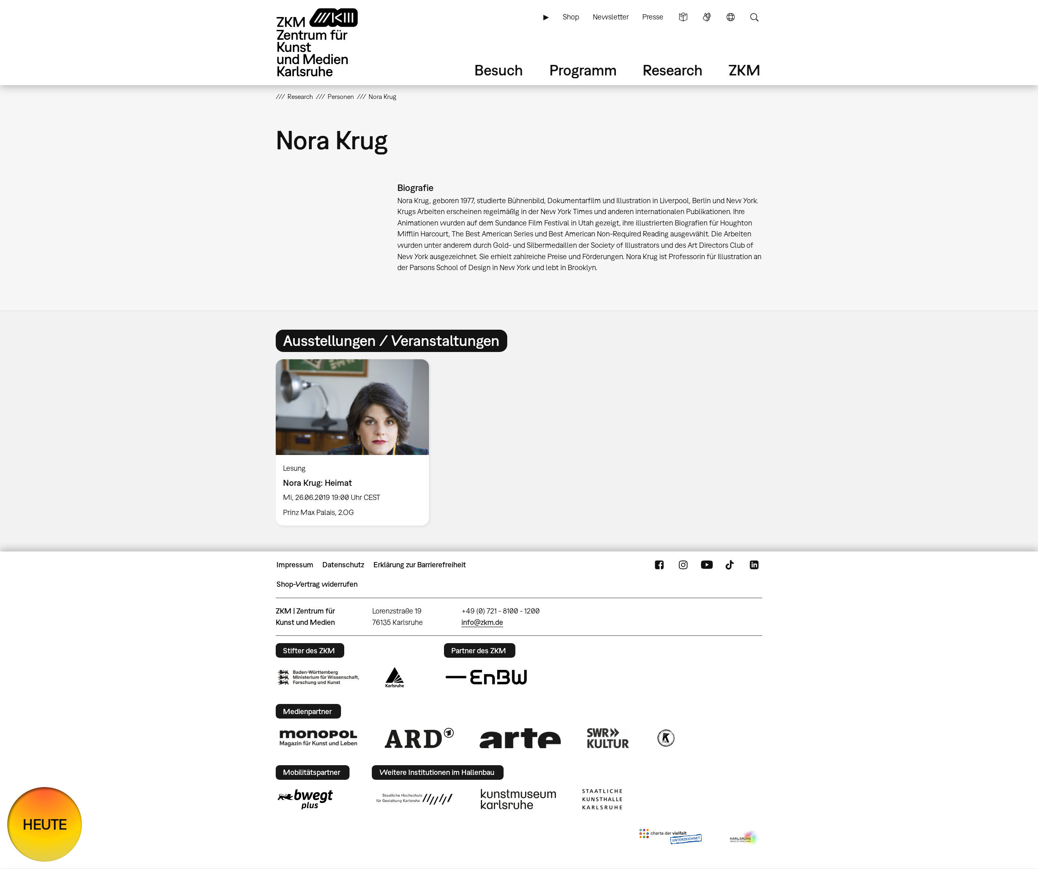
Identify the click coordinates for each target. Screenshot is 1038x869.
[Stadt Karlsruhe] (395, 677)
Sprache (731, 17)
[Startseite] (328, 42)
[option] (356, 442)
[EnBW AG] (486, 677)
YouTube (707, 565)
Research (673, 70)
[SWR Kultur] (608, 738)
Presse (652, 17)
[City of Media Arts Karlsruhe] (744, 838)
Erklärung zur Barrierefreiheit (419, 564)
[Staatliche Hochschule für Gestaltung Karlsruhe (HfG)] (414, 799)
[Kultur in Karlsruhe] (665, 738)
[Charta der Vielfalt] (670, 838)
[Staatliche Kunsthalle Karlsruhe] (602, 799)
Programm (583, 70)
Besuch (498, 70)
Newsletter (611, 17)
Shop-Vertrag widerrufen (317, 584)
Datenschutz (343, 564)
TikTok (731, 565)
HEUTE (45, 824)
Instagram (683, 565)
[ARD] (419, 738)
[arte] (520, 738)
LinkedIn (754, 565)
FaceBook (659, 565)
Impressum (295, 564)
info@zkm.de (482, 622)
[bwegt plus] (305, 799)
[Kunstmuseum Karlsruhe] (518, 799)
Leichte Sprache (683, 17)
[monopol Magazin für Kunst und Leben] (318, 738)
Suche (754, 17)
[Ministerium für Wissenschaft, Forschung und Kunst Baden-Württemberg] (318, 677)
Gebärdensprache (707, 17)
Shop (571, 17)
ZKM (744, 70)
